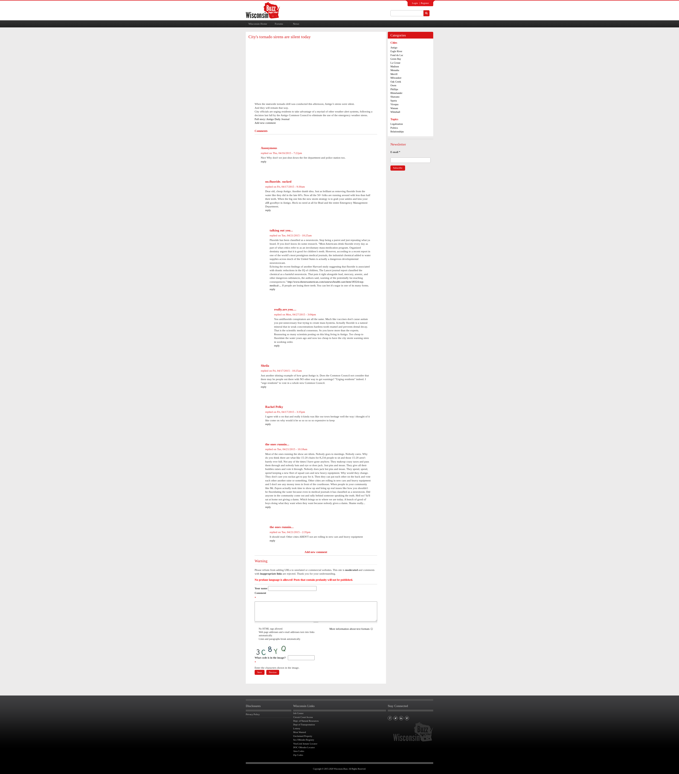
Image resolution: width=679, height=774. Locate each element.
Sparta (393, 100)
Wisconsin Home (257, 23)
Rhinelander (396, 93)
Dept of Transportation (304, 724)
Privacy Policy (253, 714)
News (296, 23)
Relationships (397, 131)
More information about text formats (349, 628)
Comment (260, 595)
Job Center (298, 713)
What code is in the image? (270, 660)
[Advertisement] (316, 67)
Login (415, 3)
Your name (261, 588)
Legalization (396, 124)
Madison (394, 66)
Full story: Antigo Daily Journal (272, 119)
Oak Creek (395, 81)
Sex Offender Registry (303, 739)
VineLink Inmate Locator (305, 743)
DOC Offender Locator (304, 747)
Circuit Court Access (303, 717)
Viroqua (394, 104)
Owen (393, 85)
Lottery (296, 728)
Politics (394, 128)
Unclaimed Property (302, 736)
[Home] (263, 10)
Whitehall (395, 112)
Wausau (394, 108)
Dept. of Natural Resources (306, 721)
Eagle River (396, 51)
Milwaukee (395, 78)
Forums (279, 23)
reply (263, 161)
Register (425, 3)
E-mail (395, 152)
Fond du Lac (396, 55)
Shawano (394, 96)
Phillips (394, 89)
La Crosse (395, 63)
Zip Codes (298, 755)
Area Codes (298, 751)
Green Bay (395, 59)
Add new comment (265, 122)
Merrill (393, 74)
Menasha (394, 70)
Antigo (393, 47)
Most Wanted (299, 732)
